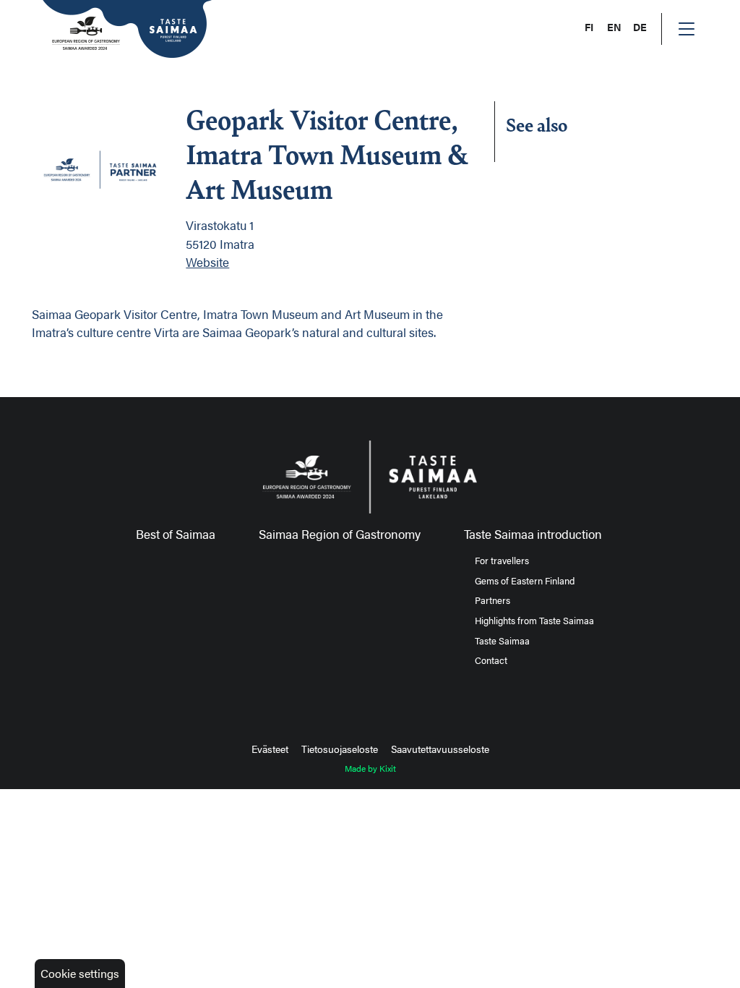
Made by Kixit (370, 768)
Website (207, 262)
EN (614, 27)
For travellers (502, 560)
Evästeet (269, 748)
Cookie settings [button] (79, 973)
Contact (491, 660)
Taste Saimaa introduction (533, 533)
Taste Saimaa (502, 640)
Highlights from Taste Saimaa (534, 620)
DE (640, 27)
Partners (492, 600)
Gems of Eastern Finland (525, 580)
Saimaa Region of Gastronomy (340, 533)
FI (589, 27)
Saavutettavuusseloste (440, 748)
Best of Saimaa (175, 533)
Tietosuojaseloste (339, 748)
